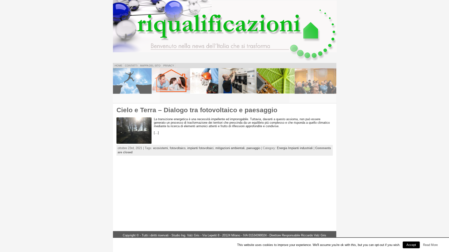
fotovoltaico (177, 148)
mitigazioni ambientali (230, 148)
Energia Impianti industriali (295, 148)
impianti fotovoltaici (200, 148)
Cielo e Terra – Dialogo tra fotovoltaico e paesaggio (196, 110)
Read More (430, 245)
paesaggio (253, 148)
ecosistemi (160, 148)
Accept (411, 245)
